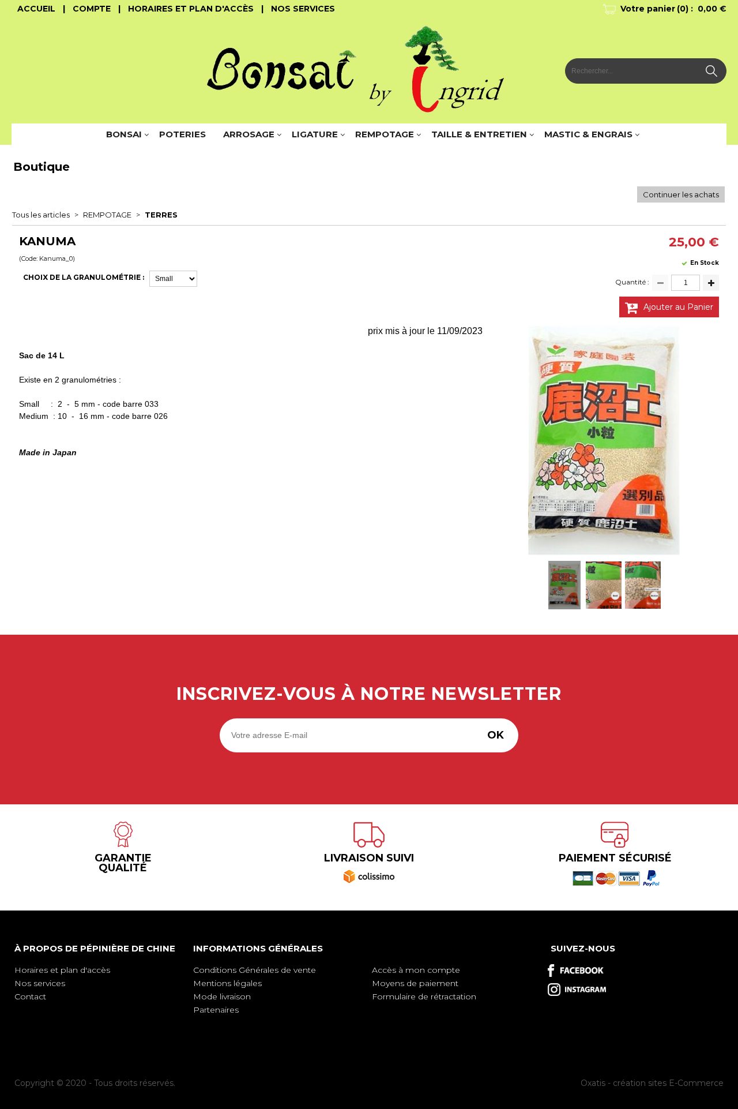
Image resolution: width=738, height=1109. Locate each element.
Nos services (39, 983)
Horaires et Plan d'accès (191, 8)
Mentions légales (227, 983)
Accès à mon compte (416, 970)
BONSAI (124, 134)
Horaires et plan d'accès (62, 970)
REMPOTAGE (384, 134)
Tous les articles (41, 214)
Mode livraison (222, 996)
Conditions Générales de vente (254, 970)
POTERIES (182, 134)
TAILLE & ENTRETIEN (479, 134)
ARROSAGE (248, 134)
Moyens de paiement (415, 983)
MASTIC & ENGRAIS (588, 134)
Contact (30, 996)
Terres (161, 214)
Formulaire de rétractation (424, 996)
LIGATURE (315, 134)
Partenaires (216, 1010)
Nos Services (303, 8)
